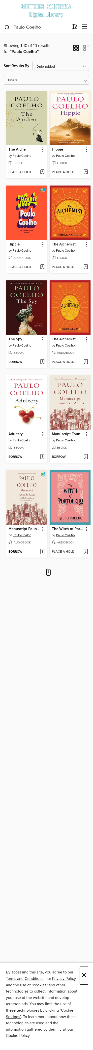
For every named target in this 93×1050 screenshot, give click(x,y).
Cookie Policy (18, 1035)
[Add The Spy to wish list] (42, 362)
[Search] (7, 27)
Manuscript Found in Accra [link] (68, 434)
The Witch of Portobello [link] (68, 529)
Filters (12, 80)
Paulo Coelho (22, 156)
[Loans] (74, 28)
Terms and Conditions (24, 978)
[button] (76, 49)
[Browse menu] (84, 27)
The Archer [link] (17, 149)
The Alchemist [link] (64, 244)
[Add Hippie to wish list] (86, 172)
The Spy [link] (15, 339)
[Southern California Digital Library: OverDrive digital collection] (46, 10)
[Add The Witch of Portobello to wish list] (86, 552)
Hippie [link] (57, 149)
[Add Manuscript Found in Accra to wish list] (86, 457)
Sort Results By (16, 66)
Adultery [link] (15, 434)
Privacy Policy (64, 978)
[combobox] (36, 27)
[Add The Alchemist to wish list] (86, 267)
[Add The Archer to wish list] (42, 172)
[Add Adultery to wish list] (42, 457)
